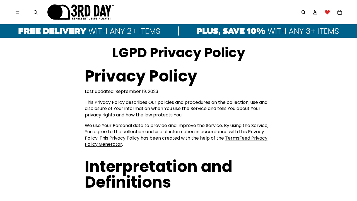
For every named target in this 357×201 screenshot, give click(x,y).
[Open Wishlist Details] (327, 12)
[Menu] (17, 12)
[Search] (36, 12)
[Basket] (340, 12)
